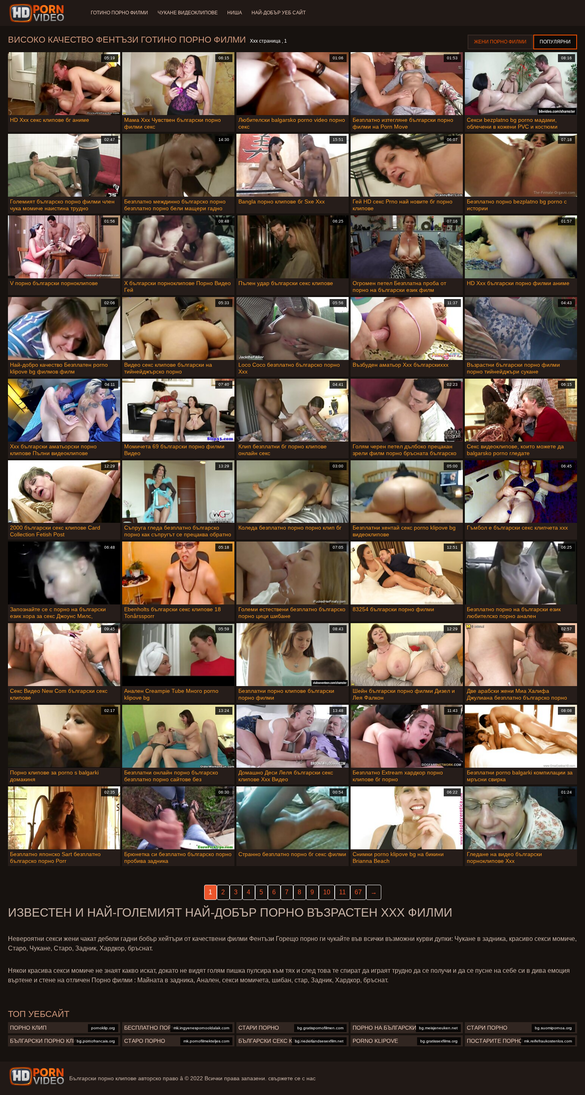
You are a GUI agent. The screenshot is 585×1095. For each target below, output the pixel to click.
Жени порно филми (500, 42)
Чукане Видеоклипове (188, 13)
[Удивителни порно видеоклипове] (36, 1076)
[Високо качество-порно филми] (38, 13)
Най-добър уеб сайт (279, 13)
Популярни (555, 42)
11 (342, 892)
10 (326, 892)
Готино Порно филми (119, 13)
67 (358, 892)
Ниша (234, 13)
